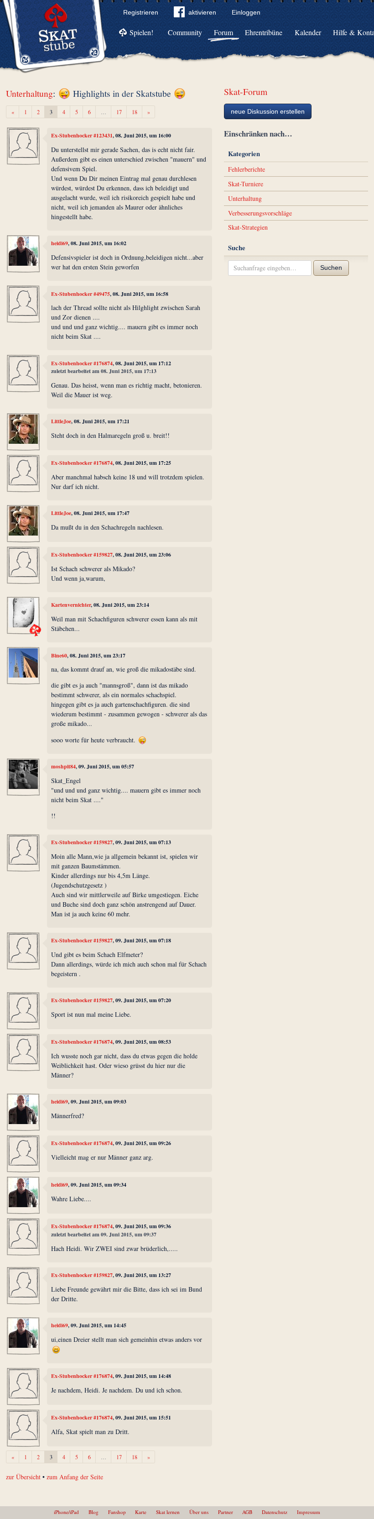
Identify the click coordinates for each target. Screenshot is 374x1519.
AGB (247, 1511)
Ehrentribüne (263, 32)
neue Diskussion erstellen (268, 111)
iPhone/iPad (66, 1511)
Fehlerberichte (246, 169)
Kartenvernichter (71, 605)
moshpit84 (63, 766)
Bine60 (59, 655)
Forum (223, 32)
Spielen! (141, 32)
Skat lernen (168, 1511)
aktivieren (202, 12)
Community (185, 32)
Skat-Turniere (245, 183)
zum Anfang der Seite (75, 1476)
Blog (93, 1511)
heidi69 (59, 243)
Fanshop (117, 1511)
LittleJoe (61, 421)
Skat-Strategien (248, 227)
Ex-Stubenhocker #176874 (82, 363)
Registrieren (140, 12)
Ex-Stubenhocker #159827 (82, 554)
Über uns (198, 1511)
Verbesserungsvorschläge (260, 213)
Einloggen (246, 12)
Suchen (331, 267)
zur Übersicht (23, 1476)
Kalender (308, 32)
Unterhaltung (29, 93)
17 (119, 112)
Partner (225, 1511)
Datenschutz (274, 1511)
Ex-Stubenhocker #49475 (80, 294)
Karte (140, 1511)
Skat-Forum (245, 91)
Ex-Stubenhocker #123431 (82, 135)
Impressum (308, 1511)
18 (134, 112)
